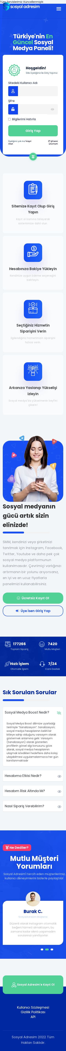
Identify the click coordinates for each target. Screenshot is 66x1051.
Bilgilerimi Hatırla (24, 119)
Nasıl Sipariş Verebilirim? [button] (24, 806)
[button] (42, 949)
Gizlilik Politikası (33, 1012)
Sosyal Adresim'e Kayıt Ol (35, 985)
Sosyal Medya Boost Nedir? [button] (27, 712)
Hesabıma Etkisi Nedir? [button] (23, 775)
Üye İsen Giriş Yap (35, 610)
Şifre (11, 101)
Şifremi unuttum (53, 142)
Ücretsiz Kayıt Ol (35, 598)
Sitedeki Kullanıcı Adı (22, 83)
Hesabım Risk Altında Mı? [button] (25, 791)
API (33, 1017)
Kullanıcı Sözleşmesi (33, 1007)
